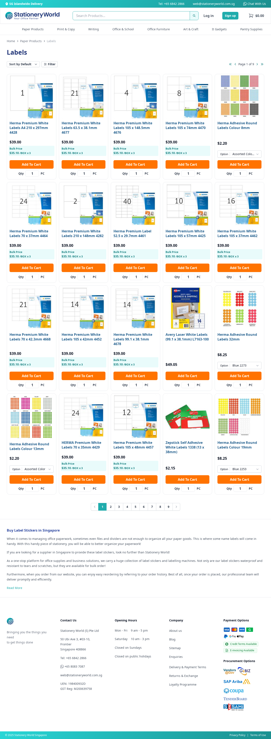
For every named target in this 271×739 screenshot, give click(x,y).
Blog (172, 639)
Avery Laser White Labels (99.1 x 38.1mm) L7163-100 (187, 337)
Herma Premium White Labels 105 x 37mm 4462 (237, 233)
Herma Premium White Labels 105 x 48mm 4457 (133, 445)
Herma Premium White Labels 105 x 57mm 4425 (186, 233)
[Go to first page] (230, 64)
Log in (208, 15)
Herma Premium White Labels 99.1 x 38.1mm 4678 (132, 339)
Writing (93, 29)
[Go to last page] (262, 64)
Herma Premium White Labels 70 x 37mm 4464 (29, 233)
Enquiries (176, 657)
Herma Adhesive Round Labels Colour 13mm (29, 446)
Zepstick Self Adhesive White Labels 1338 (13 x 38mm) (185, 447)
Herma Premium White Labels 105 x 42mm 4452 (82, 337)
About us (175, 631)
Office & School (123, 29)
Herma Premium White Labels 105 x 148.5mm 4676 (132, 128)
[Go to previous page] (235, 64)
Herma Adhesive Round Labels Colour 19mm (237, 445)
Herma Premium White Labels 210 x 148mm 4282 (83, 233)
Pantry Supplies (251, 29)
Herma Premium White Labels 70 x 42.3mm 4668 (30, 337)
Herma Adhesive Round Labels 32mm (237, 337)
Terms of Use (258, 735)
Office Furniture (158, 29)
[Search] (194, 15)
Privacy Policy (237, 735)
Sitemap (175, 648)
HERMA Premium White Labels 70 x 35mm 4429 (81, 445)
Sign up (230, 16)
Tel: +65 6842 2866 (171, 4)
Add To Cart (31, 164)
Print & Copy (66, 29)
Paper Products (33, 29)
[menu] (256, 15)
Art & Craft (190, 29)
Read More (14, 588)
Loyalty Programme (182, 684)
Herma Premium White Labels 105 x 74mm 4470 (186, 125)
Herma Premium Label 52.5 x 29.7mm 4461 (132, 233)
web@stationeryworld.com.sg (214, 4)
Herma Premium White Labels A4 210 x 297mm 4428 (29, 128)
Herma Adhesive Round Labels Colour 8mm (237, 125)
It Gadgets (219, 29)
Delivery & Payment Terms (187, 667)
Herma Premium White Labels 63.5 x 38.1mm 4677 (81, 128)
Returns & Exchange (183, 676)
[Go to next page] (257, 64)
